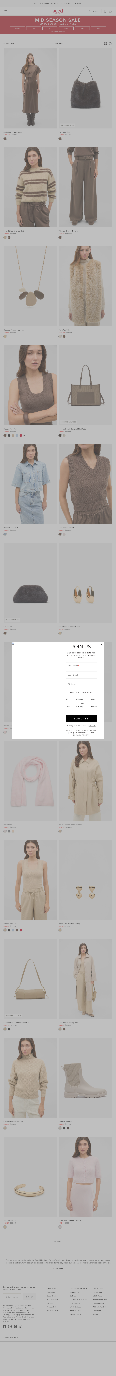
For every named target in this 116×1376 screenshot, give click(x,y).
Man (93, 699)
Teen (68, 706)
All (67, 699)
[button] (101, 644)
